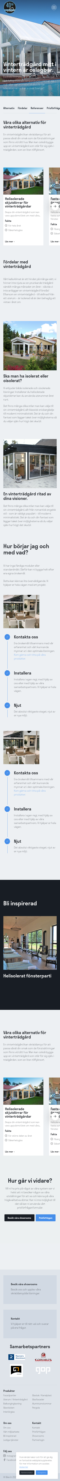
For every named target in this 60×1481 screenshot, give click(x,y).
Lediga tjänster (10, 1440)
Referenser (37, 108)
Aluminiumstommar (41, 1403)
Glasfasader (38, 1399)
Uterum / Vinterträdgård (15, 1399)
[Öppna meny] (54, 7)
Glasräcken (8, 1407)
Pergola (36, 1407)
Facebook (11, 1460)
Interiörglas (9, 1411)
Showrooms (38, 1436)
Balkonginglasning (12, 1403)
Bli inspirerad (9, 1436)
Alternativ (9, 108)
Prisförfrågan (38, 1431)
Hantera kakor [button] (27, 1472)
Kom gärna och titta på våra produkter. (30, 656)
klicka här (23, 1466)
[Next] (55, 206)
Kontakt (36, 1427)
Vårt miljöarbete (11, 1431)
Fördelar (22, 108)
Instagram (12, 1455)
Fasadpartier (9, 1395)
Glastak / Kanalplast (42, 1395)
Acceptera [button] (42, 1472)
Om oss (7, 1427)
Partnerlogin (38, 1440)
